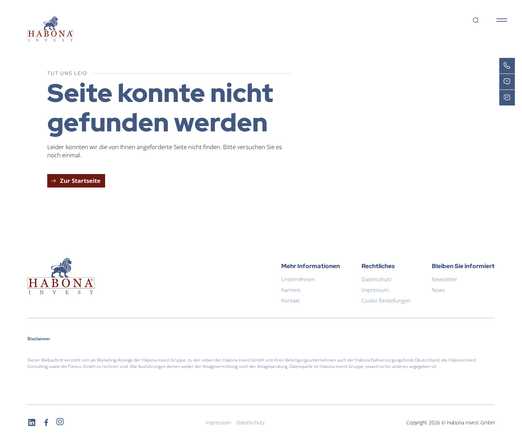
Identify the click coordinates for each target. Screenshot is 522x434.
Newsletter (444, 279)
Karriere (290, 290)
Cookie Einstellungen (385, 300)
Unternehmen (298, 279)
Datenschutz (376, 279)
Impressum (374, 290)
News (438, 290)
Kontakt (290, 300)
